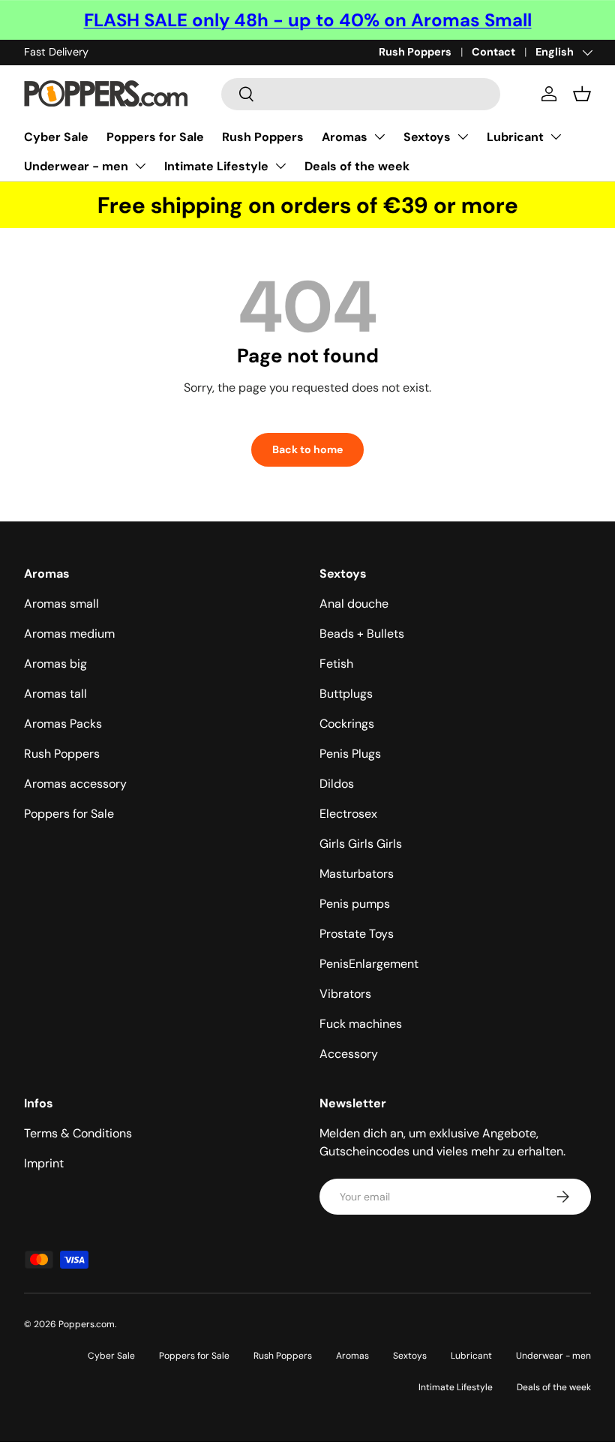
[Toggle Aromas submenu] (379, 137)
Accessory (349, 1054)
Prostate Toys (357, 934)
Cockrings (347, 724)
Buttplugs (346, 693)
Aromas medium (69, 633)
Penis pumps (355, 904)
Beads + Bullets (362, 633)
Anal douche (354, 603)
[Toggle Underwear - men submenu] (140, 166)
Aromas (345, 137)
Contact (493, 52)
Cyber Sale (56, 137)
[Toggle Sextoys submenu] (463, 137)
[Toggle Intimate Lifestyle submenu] (281, 166)
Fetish (336, 663)
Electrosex (348, 814)
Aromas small (61, 603)
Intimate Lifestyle (216, 166)
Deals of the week (357, 166)
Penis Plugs (350, 754)
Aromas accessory (75, 784)
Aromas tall (55, 693)
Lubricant (515, 137)
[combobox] (360, 94)
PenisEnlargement (369, 964)
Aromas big (55, 663)
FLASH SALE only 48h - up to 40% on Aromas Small (308, 20)
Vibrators (345, 994)
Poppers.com (86, 1324)
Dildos (337, 784)
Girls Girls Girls (361, 844)
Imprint (44, 1163)
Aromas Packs (63, 724)
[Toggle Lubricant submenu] (556, 137)
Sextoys (427, 137)
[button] (582, 93)
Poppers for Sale (155, 137)
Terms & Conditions (78, 1133)
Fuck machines (361, 1024)
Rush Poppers (415, 52)
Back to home (307, 449)
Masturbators (357, 874)
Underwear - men (76, 166)
